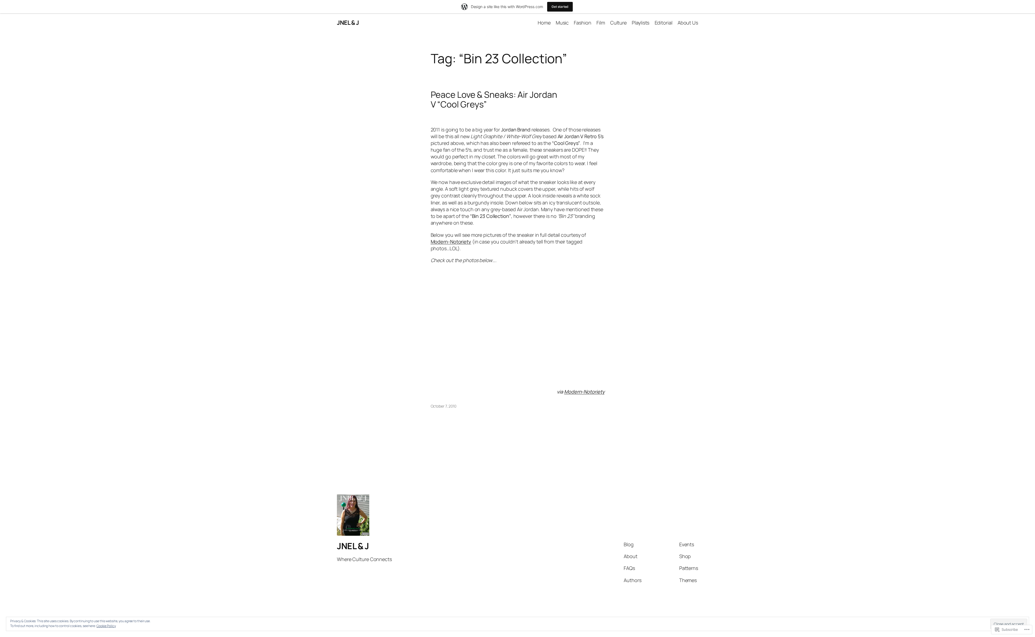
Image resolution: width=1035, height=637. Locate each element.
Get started (559, 7)
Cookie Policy (106, 626)
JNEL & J (348, 23)
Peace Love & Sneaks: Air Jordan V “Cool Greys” (494, 99)
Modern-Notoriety (451, 241)
